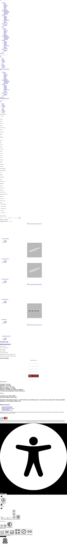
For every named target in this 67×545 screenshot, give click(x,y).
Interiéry (3, 60)
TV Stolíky (5, 9)
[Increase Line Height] (1, 504)
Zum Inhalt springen (3, 535)
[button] (65, 422)
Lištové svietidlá (6, 20)
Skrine (5, 8)
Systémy (5, 47)
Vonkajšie (5, 19)
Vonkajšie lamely (6, 12)
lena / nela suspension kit (5, 238)
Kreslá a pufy (6, 5)
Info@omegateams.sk (5, 344)
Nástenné (5, 16)
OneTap (4, 492)
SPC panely (6, 13)
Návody (3, 23)
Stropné (5, 15)
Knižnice (5, 6)
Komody (5, 7)
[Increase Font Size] (1, 492)
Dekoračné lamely (5, 10)
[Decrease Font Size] (1, 496)
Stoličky (5, 3)
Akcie (3, 26)
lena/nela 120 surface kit (5, 258)
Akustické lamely (6, 11)
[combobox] (32, 421)
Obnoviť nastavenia (3, 536)
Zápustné (5, 17)
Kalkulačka (5, 24)
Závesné (5, 18)
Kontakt (3, 62)
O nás (3, 59)
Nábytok (3, 2)
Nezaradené (6, 22)
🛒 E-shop (3, 61)
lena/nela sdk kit (4, 319)
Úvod (3, 58)
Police (5, 33)
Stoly (5, 4)
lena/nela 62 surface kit (5, 299)
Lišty (4, 21)
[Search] (1, 56)
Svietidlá (3, 40)
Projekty (5, 25)
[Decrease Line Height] (1, 508)
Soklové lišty (6, 14)
